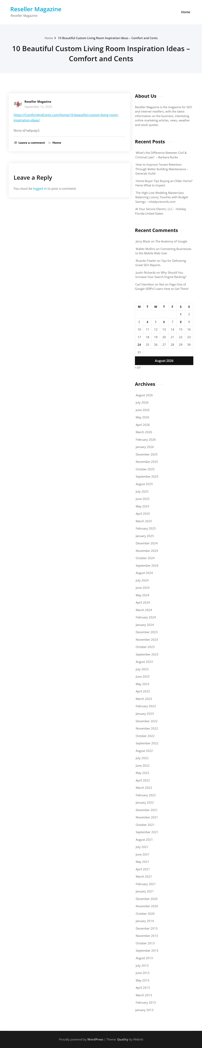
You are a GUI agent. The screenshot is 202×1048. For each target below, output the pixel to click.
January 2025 (145, 536)
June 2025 (143, 499)
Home (185, 12)
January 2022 (145, 802)
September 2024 (147, 565)
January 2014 (145, 921)
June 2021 (143, 854)
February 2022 (146, 795)
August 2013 (144, 958)
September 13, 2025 (38, 107)
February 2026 (146, 439)
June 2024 (143, 588)
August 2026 (144, 395)
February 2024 (146, 617)
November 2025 (147, 462)
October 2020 (145, 914)
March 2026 (144, 432)
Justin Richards (146, 272)
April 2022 (143, 780)
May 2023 (142, 684)
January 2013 (144, 1010)
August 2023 (144, 662)
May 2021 (142, 862)
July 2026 (142, 402)
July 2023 (142, 669)
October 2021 (145, 825)
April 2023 (143, 691)
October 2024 (145, 558)
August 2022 (144, 751)
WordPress (95, 1039)
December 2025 (147, 454)
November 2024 (147, 551)
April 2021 (143, 869)
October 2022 (145, 736)
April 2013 (143, 988)
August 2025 (144, 484)
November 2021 (147, 817)
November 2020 (147, 906)
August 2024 (144, 573)
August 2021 (144, 839)
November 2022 (147, 728)
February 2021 (146, 884)
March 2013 (144, 995)
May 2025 (142, 506)
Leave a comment (32, 143)
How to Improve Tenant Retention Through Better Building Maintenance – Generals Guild (161, 168)
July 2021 (142, 847)
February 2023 (146, 706)
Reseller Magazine (35, 9)
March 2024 (144, 610)
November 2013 (147, 936)
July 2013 (142, 965)
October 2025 (145, 469)
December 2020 (147, 899)
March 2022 (144, 788)
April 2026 (143, 425)
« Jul (137, 367)
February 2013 (146, 1002)
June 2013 (143, 973)
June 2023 (143, 676)
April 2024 (143, 602)
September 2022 (147, 743)
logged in (40, 188)
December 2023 (147, 632)
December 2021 (147, 810)
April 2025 (143, 514)
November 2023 (147, 639)
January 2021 (145, 891)
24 (139, 345)
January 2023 (145, 714)
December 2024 (147, 543)
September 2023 (147, 654)
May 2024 (142, 595)
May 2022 (142, 773)
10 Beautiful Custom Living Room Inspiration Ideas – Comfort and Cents (108, 38)
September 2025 (147, 476)
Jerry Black (143, 241)
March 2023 (144, 699)
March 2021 (144, 876)
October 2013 (145, 943)
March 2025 (144, 521)
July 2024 (142, 580)
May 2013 (142, 980)
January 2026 (145, 447)
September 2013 (147, 950)
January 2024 (145, 625)
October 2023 (145, 647)
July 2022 (142, 758)
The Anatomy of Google (171, 241)
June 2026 (143, 410)
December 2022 (147, 721)
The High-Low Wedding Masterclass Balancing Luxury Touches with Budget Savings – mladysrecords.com (161, 197)
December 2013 (147, 928)
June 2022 (143, 765)
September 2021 (147, 832)
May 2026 (142, 417)
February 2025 (146, 528)
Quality (122, 1039)
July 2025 (142, 491)
